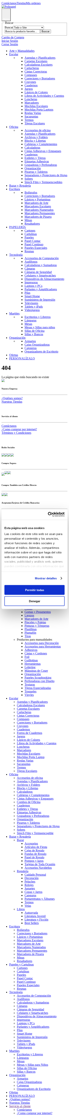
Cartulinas (31, 234)
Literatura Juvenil (35, 916)
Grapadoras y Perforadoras (41, 164)
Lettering (30, 667)
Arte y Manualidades (21, 50)
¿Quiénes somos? (12, 398)
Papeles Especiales (36, 247)
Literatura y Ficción (36, 919)
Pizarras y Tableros (36, 171)
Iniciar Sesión (10, 40)
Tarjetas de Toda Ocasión (40, 864)
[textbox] (22, 31)
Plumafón (30, 632)
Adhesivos (31, 650)
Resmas (29, 251)
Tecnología (16, 254)
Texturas (30, 684)
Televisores (31, 303)
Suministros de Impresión (40, 299)
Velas (28, 905)
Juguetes (30, 888)
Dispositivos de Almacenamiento (44, 279)
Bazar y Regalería (20, 185)
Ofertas (13, 355)
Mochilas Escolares (36, 106)
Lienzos (29, 615)
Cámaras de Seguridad (38, 272)
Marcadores (32, 102)
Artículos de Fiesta (36, 847)
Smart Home (32, 296)
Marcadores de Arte (36, 203)
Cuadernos (31, 85)
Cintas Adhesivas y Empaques (43, 151)
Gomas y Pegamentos (38, 612)
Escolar (13, 54)
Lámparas (30, 320)
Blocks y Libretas (35, 140)
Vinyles (29, 694)
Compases (31, 75)
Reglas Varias (33, 113)
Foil (27, 656)
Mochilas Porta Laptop (30, 757)
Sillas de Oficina (34, 330)
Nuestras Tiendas (12, 401)
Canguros (30, 895)
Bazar (20, 840)
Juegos (29, 88)
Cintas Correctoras (36, 71)
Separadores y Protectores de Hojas (46, 175)
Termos (29, 120)
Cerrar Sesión (10, 44)
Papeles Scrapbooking (38, 677)
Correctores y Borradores (40, 78)
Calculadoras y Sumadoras (41, 265)
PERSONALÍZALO (22, 358)
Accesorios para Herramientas (43, 646)
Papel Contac (33, 241)
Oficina (13, 126)
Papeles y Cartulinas (21, 964)
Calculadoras (32, 147)
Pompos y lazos (34, 860)
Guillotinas (31, 660)
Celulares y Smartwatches (40, 275)
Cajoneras (31, 348)
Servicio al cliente (20, 1106)
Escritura (14, 189)
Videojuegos (32, 310)
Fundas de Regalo (35, 853)
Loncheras (31, 99)
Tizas (28, 636)
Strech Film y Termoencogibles (43, 182)
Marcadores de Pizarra (38, 216)
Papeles (29, 237)
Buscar (9, 27)
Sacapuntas (31, 116)
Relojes (29, 885)
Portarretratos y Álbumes (40, 898)
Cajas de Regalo (34, 850)
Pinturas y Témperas (37, 625)
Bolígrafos (31, 192)
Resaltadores (32, 223)
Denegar (34, 601)
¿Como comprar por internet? (19, 429)
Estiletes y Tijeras (35, 158)
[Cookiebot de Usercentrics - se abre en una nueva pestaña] (49, 514)
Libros (21, 909)
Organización (33, 168)
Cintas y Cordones (36, 653)
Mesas (28, 323)
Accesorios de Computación (42, 258)
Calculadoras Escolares (39, 64)
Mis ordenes (33, 3)
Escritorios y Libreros (38, 317)
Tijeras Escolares (35, 123)
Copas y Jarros (33, 892)
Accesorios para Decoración (42, 643)
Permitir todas (34, 589)
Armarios (30, 341)
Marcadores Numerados (39, 209)
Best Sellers (32, 923)
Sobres (29, 178)
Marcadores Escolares (38, 206)
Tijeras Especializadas (38, 688)
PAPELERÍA (17, 227)
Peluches (30, 881)
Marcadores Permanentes (40, 213)
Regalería (22, 871)
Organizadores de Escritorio (41, 351)
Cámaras (30, 268)
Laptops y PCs (33, 285)
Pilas (27, 292)
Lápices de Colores (36, 92)
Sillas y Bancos (34, 334)
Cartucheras (32, 68)
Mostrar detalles (46, 578)
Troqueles (30, 691)
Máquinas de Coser (36, 670)
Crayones (30, 82)
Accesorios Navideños (38, 867)
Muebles (14, 313)
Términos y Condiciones (16, 432)
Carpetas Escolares (36, 61)
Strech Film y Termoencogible (35, 833)
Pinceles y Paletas (35, 622)
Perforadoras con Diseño (39, 681)
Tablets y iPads (34, 306)
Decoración (32, 878)
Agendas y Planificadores (40, 57)
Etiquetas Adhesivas (37, 161)
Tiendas (21, 3)
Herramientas (33, 663)
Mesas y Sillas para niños (40, 327)
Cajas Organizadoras (37, 344)
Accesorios (31, 843)
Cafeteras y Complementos (41, 144)
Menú (6, 19)
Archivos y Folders (36, 137)
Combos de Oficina (28, 802)
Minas (28, 220)
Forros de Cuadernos (29, 733)
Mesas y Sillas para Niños (32, 1064)
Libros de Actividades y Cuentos (44, 95)
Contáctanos (9, 3)
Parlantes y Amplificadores (41, 289)
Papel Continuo (34, 244)
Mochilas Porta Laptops (39, 109)
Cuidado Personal (35, 874)
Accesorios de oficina (38, 130)
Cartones (30, 230)
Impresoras (31, 282)
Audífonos (31, 261)
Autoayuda (31, 912)
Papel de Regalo (34, 857)
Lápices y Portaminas (37, 199)
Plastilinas (31, 629)
